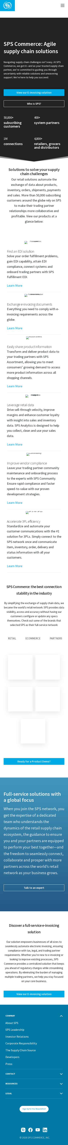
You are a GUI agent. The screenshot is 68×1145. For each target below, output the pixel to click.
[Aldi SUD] (47, 699)
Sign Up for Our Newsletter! (34, 1109)
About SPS (11, 1023)
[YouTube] (38, 1130)
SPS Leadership (14, 1029)
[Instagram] (23, 1130)
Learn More (14, 285)
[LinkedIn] (45, 1130)
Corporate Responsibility (21, 1043)
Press (8, 1064)
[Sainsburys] (47, 667)
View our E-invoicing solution (34, 92)
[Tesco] (20, 667)
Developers (12, 1057)
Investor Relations (17, 1036)
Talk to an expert (34, 887)
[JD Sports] (20, 699)
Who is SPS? (34, 103)
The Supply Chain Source (20, 1050)
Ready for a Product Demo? (34, 761)
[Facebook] (30, 1130)
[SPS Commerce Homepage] (7, 5)
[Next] (33, 731)
